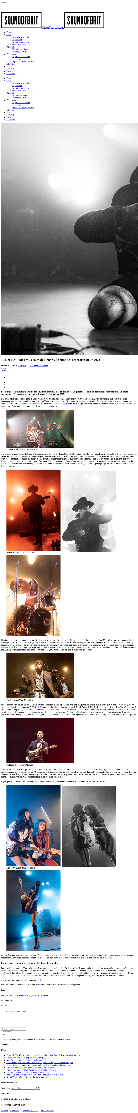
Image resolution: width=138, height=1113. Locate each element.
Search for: (5, 1088)
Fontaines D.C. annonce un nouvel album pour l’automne (30, 1067)
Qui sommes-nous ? (30, 1110)
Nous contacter (47, 1110)
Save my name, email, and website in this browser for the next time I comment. (37, 1040)
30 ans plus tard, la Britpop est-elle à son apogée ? (27, 1058)
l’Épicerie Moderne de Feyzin (44, 707)
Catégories (5, 1099)
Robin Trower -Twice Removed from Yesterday (26, 1077)
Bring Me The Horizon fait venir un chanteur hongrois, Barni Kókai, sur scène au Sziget (44, 1055)
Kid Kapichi (18, 995)
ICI (39, 980)
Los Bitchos (66, 404)
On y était (22, 365)
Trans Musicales (42, 995)
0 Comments (42, 365)
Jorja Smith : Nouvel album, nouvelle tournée (25, 1060)
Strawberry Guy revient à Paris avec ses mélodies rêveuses (31, 1070)
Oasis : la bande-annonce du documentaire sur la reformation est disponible (38, 1065)
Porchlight (29, 995)
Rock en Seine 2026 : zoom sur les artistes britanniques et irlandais (34, 1075)
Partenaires (14, 1110)
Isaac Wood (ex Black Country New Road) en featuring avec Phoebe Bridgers (39, 1062)
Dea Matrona (6, 995)
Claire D (33, 365)
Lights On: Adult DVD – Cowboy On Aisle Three (27, 1072)
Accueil (4, 1110)
